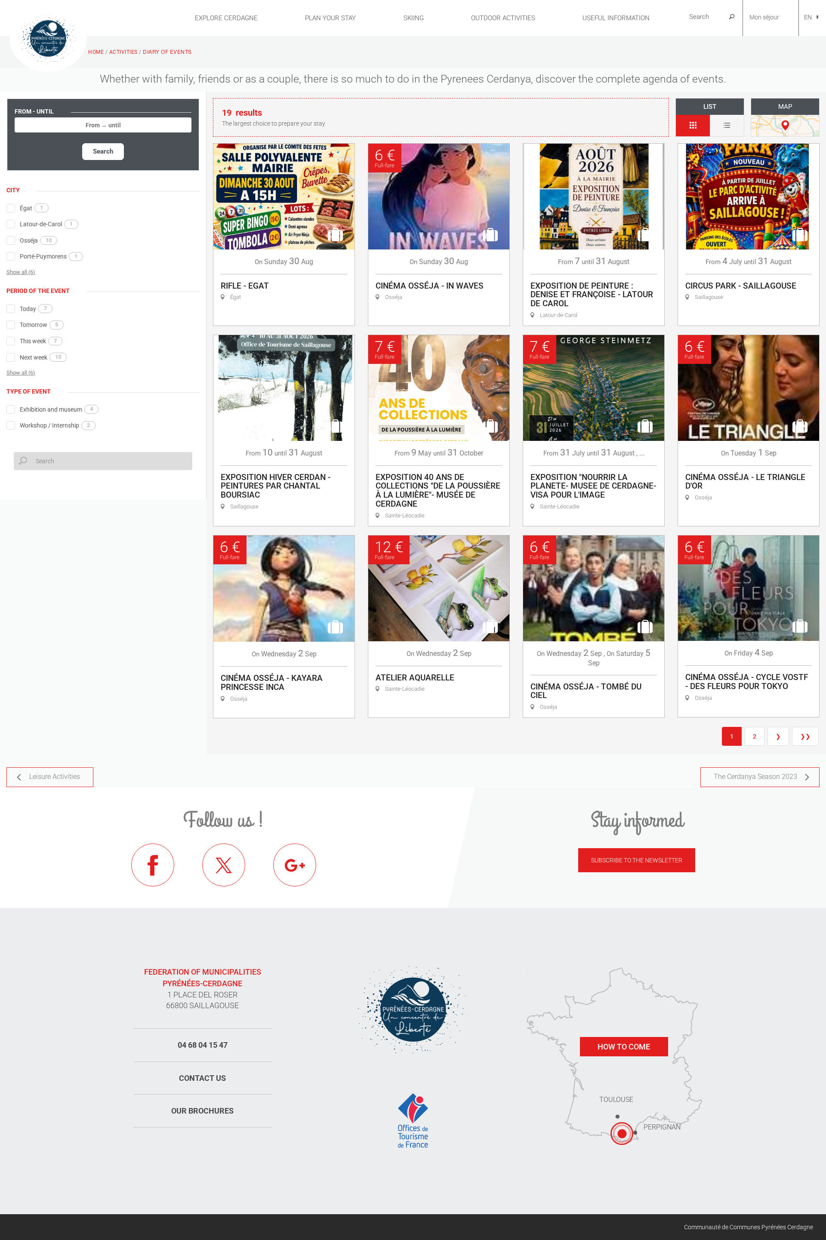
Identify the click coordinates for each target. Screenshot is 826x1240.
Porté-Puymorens (48, 256)
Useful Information (616, 18)
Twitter (223, 864)
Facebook (152, 864)
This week (38, 341)
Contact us (202, 1078)
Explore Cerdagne (226, 18)
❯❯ (805, 736)
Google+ (294, 864)
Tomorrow (39, 324)
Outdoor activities (503, 18)
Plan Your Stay (330, 18)
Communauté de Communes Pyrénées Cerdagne (748, 1227)
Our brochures (202, 1110)
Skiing (414, 18)
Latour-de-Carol (46, 224)
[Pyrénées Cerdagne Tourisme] (48, 37)
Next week (40, 357)
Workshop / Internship (55, 425)
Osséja (36, 240)
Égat (31, 207)
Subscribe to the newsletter (636, 860)
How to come (624, 1046)
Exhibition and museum (56, 409)
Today (33, 308)
